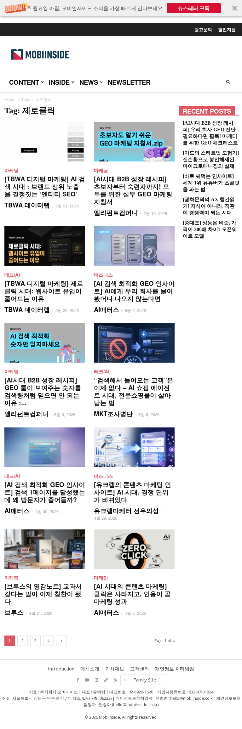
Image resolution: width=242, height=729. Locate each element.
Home (9, 99)
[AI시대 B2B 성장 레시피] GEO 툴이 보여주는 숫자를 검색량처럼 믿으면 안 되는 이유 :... (42, 391)
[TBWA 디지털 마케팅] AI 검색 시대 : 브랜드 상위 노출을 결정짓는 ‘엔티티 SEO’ (44, 186)
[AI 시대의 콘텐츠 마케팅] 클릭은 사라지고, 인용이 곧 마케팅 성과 (132, 593)
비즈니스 (103, 274)
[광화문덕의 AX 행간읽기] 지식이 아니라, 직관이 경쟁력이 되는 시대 (209, 206)
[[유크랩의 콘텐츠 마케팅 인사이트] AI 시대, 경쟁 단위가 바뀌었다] (134, 447)
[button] (121, 8)
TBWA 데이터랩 (27, 204)
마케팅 (11, 170)
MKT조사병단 (113, 413)
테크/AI (12, 274)
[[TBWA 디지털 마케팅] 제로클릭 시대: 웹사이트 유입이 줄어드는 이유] (44, 246)
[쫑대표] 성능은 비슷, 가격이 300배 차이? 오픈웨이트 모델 (210, 229)
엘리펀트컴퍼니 (116, 212)
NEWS (88, 82)
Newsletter (129, 82)
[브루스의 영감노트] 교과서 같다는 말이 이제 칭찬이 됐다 (43, 593)
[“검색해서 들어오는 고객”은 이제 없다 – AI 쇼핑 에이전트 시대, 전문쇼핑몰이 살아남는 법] (134, 343)
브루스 (13, 612)
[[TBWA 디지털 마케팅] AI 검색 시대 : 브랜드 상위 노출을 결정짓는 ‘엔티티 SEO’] (44, 141)
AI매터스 (106, 309)
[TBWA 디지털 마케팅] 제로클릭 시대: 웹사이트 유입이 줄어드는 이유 (43, 291)
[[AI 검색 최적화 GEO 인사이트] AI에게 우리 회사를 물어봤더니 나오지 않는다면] (134, 246)
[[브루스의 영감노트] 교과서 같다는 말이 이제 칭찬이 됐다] (44, 549)
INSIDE (59, 82)
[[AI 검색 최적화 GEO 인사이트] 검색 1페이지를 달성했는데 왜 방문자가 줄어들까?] (44, 447)
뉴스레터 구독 (194, 8)
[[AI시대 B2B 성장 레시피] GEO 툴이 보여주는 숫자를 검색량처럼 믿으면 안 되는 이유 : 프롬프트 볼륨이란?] (44, 343)
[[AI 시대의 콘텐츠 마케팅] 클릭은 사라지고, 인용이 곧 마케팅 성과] (134, 549)
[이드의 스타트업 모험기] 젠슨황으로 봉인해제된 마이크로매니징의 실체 (211, 159)
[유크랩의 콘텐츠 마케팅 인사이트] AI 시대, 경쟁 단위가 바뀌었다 (132, 492)
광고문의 (203, 29)
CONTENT (24, 82)
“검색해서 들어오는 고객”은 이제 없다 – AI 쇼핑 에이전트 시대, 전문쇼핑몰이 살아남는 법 (133, 391)
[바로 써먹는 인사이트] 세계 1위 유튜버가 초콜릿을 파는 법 (211, 182)
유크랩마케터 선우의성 (126, 510)
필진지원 (227, 29)
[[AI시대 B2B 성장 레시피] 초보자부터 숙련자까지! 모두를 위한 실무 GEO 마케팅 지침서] (134, 141)
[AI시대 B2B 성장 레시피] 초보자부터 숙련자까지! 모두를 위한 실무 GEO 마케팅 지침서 (133, 190)
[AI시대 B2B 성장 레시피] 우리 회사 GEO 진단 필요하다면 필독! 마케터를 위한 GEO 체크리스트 (210, 132)
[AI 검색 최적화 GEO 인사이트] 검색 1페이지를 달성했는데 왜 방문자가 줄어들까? (44, 492)
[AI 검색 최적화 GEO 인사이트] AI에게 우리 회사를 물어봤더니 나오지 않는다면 (134, 291)
